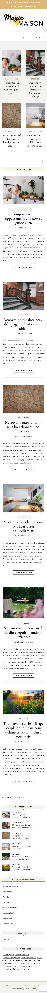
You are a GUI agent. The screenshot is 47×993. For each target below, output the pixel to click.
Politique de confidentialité (23, 7)
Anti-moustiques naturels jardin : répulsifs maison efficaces (23, 632)
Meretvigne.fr (8, 955)
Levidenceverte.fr (16, 960)
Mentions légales (34, 2)
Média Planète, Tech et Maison (16, 969)
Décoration (7, 902)
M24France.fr (8, 963)
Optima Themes (30, 989)
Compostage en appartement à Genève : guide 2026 (23, 218)
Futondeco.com (22, 963)
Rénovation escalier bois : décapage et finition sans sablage (35, 89)
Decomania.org (36, 963)
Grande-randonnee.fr (33, 960)
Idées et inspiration (11, 908)
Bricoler (23, 315)
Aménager (23, 718)
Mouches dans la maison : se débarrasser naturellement (23, 526)
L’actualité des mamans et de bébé (18, 966)
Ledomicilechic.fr (22, 955)
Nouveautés (8, 923)
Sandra (30, 228)
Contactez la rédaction (15, 2)
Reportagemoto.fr (28, 958)
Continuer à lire (23, 268)
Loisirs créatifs (8, 913)
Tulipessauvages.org (11, 958)
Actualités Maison (10, 886)
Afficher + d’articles (16, 798)
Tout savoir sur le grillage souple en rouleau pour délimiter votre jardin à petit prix (23, 730)
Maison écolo (23, 209)
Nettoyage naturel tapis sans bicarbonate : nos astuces (23, 427)
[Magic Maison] (23, 21)
